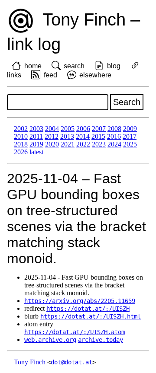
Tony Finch (30, 362)
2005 (68, 128)
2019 (36, 144)
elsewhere (95, 75)
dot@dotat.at (71, 362)
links (14, 75)
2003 (36, 128)
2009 (130, 128)
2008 (114, 128)
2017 (129, 136)
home (33, 66)
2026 (21, 152)
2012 (51, 136)
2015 (98, 136)
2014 (83, 136)
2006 (83, 128)
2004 (52, 128)
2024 (114, 144)
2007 (99, 128)
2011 (36, 136)
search (74, 66)
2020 (52, 144)
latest (36, 152)
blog (113, 66)
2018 (21, 144)
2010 (21, 136)
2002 (21, 128)
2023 (99, 144)
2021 (68, 144)
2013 (67, 136)
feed (50, 75)
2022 (83, 144)
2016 (114, 136)
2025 (130, 144)
